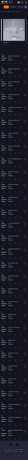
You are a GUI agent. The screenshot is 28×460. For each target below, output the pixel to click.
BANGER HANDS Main (14, 69)
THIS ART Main (12, 378)
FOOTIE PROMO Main (14, 146)
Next (25, 15)
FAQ (5, 449)
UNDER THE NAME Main (14, 417)
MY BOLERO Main (13, 263)
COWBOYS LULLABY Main (15, 107)
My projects (13, 6)
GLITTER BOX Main (13, 184)
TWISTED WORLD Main (14, 404)
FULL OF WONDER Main (14, 159)
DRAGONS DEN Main (14, 120)
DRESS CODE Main (13, 133)
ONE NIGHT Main (12, 301)
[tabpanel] (14, 32)
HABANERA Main (12, 197)
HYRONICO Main (12, 210)
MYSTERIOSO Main (13, 276)
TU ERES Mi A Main (13, 391)
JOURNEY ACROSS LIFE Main (14, 249)
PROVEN (10, 60)
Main (2, 11)
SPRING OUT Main (13, 353)
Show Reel (15, 451)
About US (10, 449)
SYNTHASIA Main (12, 366)
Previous (2, 15)
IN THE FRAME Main (13, 223)
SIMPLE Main (11, 340)
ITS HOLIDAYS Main (13, 236)
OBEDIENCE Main (13, 288)
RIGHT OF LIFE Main (13, 327)
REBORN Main (12, 314)
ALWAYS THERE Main (14, 56)
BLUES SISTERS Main (14, 81)
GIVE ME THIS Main (13, 171)
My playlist (20, 6)
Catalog (6, 6)
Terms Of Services (19, 449)
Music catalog (7, 11)
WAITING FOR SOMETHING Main (15, 431)
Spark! (13, 11)
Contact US (8, 451)
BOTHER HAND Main (14, 94)
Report (21, 451)
